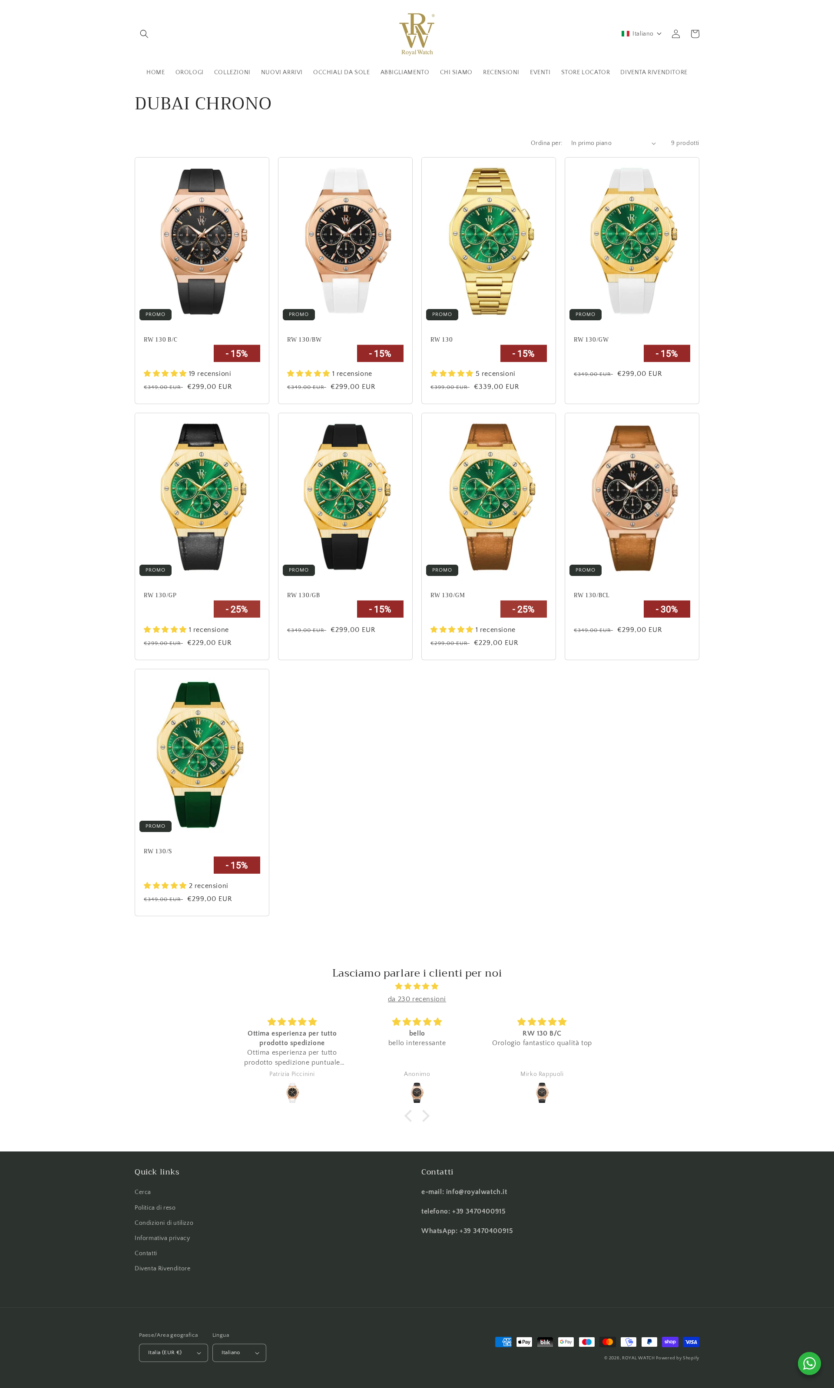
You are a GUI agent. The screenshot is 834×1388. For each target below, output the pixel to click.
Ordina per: (546, 143)
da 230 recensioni (417, 999)
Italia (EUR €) (165, 1352)
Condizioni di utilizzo (164, 1223)
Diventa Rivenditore (162, 1268)
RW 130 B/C (161, 340)
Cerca (143, 1192)
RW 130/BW (304, 340)
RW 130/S (158, 851)
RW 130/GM (447, 595)
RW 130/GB (303, 595)
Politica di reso (155, 1207)
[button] (144, 33)
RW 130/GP (160, 595)
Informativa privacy (162, 1238)
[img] (417, 986)
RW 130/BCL (592, 595)
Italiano (231, 1352)
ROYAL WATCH (639, 1358)
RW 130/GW (591, 340)
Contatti (146, 1253)
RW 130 (441, 340)
